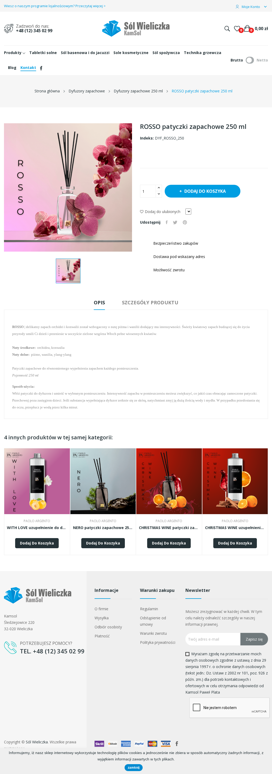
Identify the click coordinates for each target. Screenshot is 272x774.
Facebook (176, 743)
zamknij (133, 767)
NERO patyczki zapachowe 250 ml (103, 527)
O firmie (101, 608)
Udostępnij (166, 222)
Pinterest (185, 222)
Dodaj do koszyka (205, 191)
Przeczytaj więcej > (90, 5)
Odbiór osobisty (108, 626)
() (237, 28)
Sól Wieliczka (37, 741)
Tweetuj (175, 222)
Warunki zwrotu (153, 633)
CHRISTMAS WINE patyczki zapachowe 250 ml (169, 527)
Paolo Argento (37, 521)
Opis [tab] (99, 302)
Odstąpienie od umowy (153, 621)
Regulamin (149, 608)
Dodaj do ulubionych (162, 211)
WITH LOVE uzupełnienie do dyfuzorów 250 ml (37, 527)
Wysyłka (102, 617)
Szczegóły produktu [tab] (150, 302)
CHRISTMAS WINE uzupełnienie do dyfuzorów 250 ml (235, 527)
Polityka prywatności (157, 642)
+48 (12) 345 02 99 (34, 31)
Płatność (102, 635)
